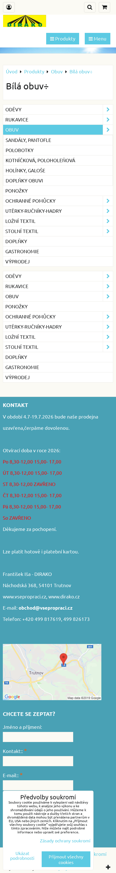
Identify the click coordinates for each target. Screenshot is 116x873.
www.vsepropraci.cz (24, 596)
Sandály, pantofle (28, 140)
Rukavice (16, 119)
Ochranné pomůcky (30, 200)
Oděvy (13, 109)
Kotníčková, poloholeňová (40, 160)
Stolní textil (21, 231)
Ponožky (16, 190)
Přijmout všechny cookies (66, 859)
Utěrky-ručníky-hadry (33, 211)
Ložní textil (20, 221)
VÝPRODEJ (17, 261)
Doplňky (16, 241)
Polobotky (20, 150)
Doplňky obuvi (24, 180)
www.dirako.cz (64, 596)
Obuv (12, 129)
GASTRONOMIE (22, 251)
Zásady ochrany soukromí (65, 840)
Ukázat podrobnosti (22, 855)
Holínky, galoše (25, 170)
